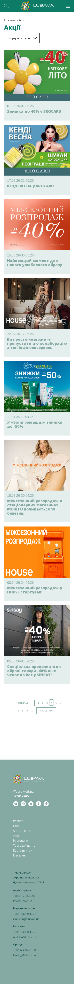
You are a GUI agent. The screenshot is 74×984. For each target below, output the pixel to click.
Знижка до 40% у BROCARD (34, 111)
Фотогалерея (22, 831)
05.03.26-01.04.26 (20, 661)
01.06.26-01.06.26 (20, 106)
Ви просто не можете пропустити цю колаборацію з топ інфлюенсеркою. (37, 343)
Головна (10, 20)
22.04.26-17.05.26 (20, 334)
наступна (46, 710)
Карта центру (22, 850)
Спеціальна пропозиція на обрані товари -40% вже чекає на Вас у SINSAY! (34, 670)
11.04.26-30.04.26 (20, 417)
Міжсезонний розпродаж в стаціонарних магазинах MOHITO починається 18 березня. (34, 507)
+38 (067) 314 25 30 (24, 950)
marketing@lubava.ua (26, 919)
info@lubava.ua (22, 901)
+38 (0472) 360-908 (24, 896)
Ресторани (20, 841)
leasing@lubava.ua (24, 955)
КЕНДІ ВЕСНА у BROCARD (30, 186)
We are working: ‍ (23, 794)
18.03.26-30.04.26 (20, 495)
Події (16, 826)
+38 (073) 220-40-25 (24, 914)
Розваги (18, 821)
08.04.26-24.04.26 (20, 582)
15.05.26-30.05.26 (20, 255)
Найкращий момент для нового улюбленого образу (34, 263)
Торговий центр (24, 845)
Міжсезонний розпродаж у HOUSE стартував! (34, 590)
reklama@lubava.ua (25, 937)
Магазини (20, 855)
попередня (23, 703)
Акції (21, 20)
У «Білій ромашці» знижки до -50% (34, 424)
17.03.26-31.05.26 (20, 180)
